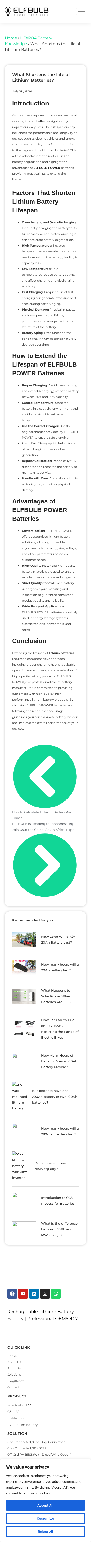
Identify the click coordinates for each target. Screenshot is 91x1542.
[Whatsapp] (56, 1294)
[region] (45, 1500)
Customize (45, 1518)
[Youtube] (23, 1294)
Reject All (45, 1532)
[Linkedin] (34, 1294)
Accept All (45, 1505)
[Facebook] (12, 1294)
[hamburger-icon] (81, 11)
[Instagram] (45, 1294)
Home (11, 38)
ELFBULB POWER (47, 168)
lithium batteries (37, 121)
